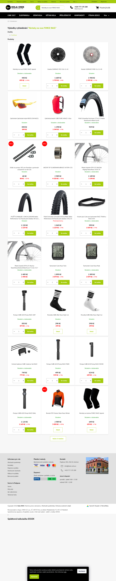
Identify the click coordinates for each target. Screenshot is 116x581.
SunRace (14, 35)
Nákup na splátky (42, 1)
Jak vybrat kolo (12, 492)
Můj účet (10, 489)
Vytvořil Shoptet (94, 506)
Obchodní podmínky (14, 462)
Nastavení (34, 577)
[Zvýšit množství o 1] (57, 86)
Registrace (104, 1)
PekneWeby (104, 506)
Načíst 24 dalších (58, 439)
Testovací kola (12, 495)
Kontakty (10, 1)
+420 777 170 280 (81, 7)
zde (65, 572)
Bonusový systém (65, 1)
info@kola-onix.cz (70, 466)
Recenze (53, 1)
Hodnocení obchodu (14, 471)
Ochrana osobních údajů (63, 506)
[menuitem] (11, 15)
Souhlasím (82, 571)
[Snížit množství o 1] (47, 86)
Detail (24, 86)
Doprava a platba (21, 1)
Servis (32, 1)
